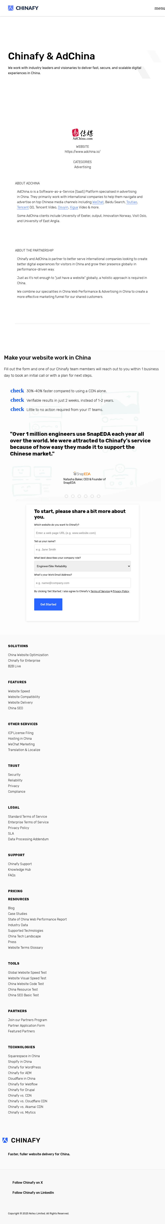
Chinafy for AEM (19, 1073)
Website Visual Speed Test (27, 978)
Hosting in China (20, 738)
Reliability (15, 780)
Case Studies (17, 914)
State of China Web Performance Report (37, 919)
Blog (11, 908)
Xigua (74, 207)
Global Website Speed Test (27, 972)
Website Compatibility (24, 697)
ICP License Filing (20, 733)
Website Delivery (20, 702)
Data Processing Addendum (28, 839)
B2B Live (14, 666)
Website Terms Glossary (25, 947)
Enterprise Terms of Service (28, 822)
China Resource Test (23, 989)
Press (12, 942)
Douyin (63, 207)
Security (14, 775)
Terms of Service (100, 591)
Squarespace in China (24, 1056)
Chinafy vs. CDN (20, 1095)
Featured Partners (21, 1031)
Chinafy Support (20, 864)
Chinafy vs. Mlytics (22, 1112)
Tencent (23, 207)
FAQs (11, 875)
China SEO (15, 708)
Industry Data (18, 925)
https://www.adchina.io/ (82, 152)
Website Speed (19, 691)
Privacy (13, 786)
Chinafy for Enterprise (24, 660)
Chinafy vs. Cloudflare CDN (27, 1101)
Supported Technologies (25, 931)
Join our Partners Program (27, 1020)
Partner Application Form (26, 1025)
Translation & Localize (24, 750)
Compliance (16, 791)
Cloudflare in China (21, 1078)
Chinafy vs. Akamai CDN (25, 1107)
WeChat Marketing (21, 744)
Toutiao (131, 202)
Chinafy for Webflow (23, 1084)
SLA (11, 833)
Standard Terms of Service (27, 816)
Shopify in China (20, 1062)
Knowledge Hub (19, 869)
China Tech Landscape (24, 936)
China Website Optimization (28, 655)
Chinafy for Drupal (21, 1090)
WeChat (98, 202)
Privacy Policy (121, 591)
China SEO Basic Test (23, 995)
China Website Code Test (26, 984)
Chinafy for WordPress (24, 1067)
